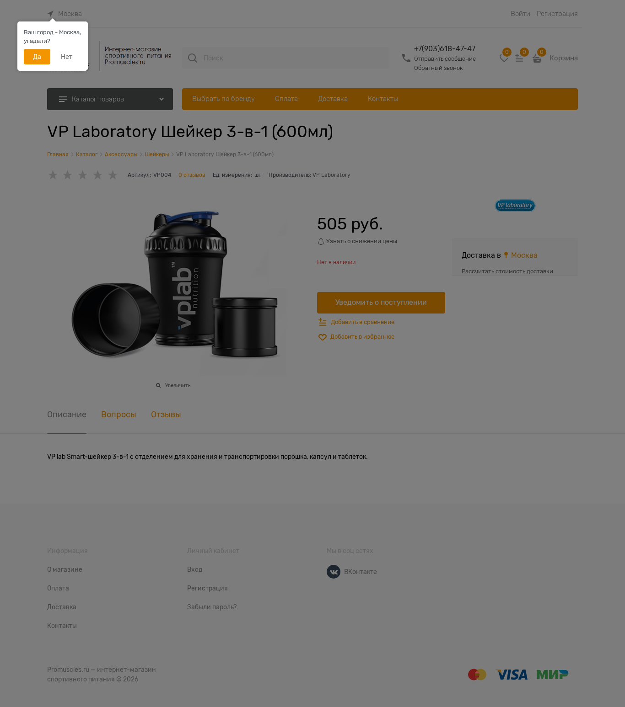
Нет (66, 56)
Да (37, 56)
